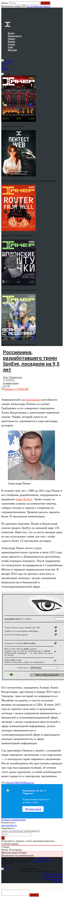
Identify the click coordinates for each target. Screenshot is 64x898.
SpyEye (11, 782)
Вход (60, 4)
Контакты (58, 882)
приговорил (33, 399)
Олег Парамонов (12, 377)
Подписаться (33, 809)
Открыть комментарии (13, 819)
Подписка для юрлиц (53, 876)
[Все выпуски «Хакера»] (1, 55)
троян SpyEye (23, 499)
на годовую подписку (38, 6)
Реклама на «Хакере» (53, 879)
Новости (29, 782)
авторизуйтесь (9, 825)
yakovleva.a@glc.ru (40, 861)
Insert (34, 895)
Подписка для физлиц (53, 874)
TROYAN (20, 782)
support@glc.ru (43, 858)
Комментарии (10, 383)
